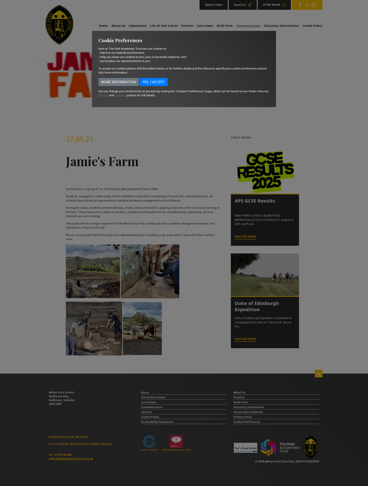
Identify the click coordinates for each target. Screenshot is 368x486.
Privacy (103, 95)
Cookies (120, 95)
